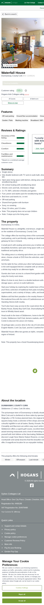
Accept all (22, 601)
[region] (22, 579)
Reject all (22, 594)
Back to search (11, 14)
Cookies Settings (22, 588)
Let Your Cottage (29, 2)
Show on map (13, 103)
